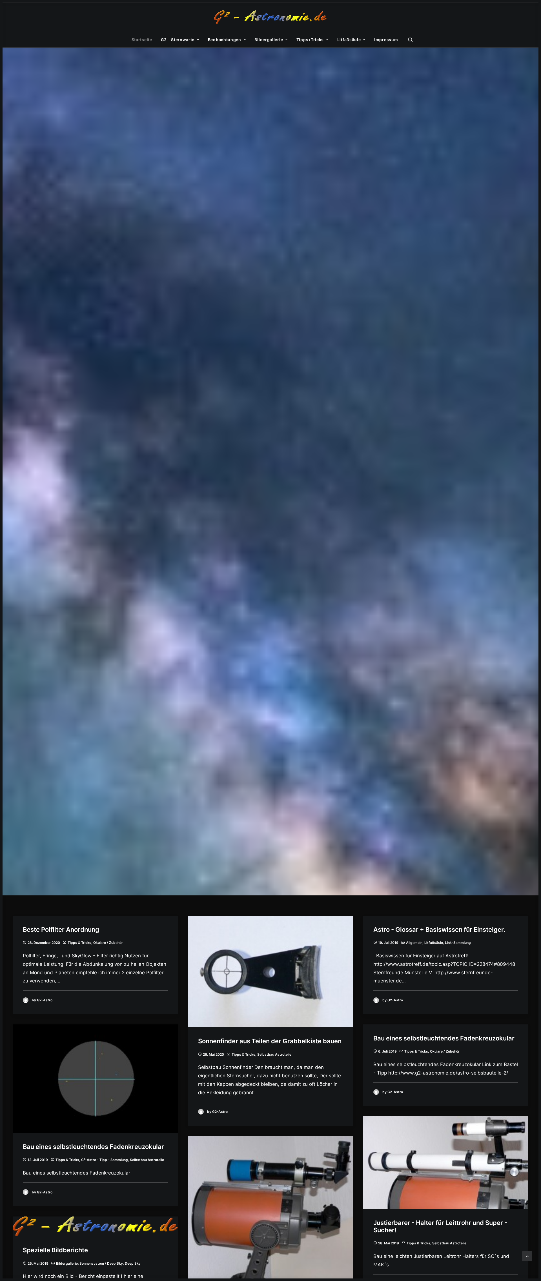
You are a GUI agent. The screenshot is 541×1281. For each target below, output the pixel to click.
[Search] (410, 39)
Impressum (386, 39)
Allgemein (414, 942)
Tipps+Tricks (310, 39)
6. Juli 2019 (387, 1051)
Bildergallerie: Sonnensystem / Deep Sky (89, 1263)
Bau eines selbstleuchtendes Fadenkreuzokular (93, 1146)
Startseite (142, 39)
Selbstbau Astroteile (274, 1054)
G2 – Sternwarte (178, 39)
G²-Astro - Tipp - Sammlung (104, 1160)
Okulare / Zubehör (108, 942)
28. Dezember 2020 (44, 942)
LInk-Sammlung (458, 942)
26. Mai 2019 (38, 1263)
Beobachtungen (224, 39)
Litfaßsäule (349, 39)
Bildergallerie (268, 39)
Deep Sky (133, 1263)
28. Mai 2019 (388, 1243)
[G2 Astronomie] (270, 17)
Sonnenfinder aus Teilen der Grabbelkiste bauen (270, 1041)
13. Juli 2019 (38, 1160)
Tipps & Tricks (79, 942)
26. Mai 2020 (213, 1054)
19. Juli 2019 (388, 942)
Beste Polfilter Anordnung (61, 929)
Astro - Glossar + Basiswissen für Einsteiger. (439, 929)
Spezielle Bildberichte (55, 1250)
